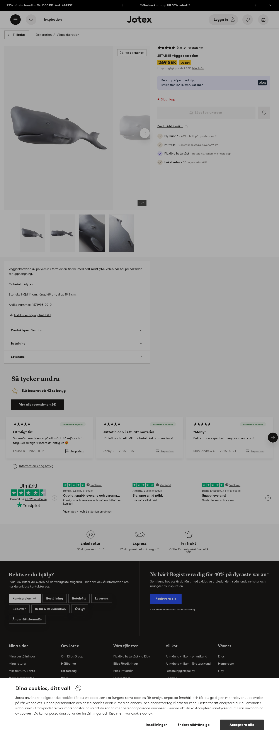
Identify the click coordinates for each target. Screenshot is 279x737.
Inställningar (156, 725)
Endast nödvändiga (193, 725)
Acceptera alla (242, 725)
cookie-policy (141, 713)
